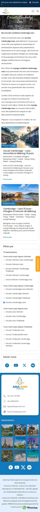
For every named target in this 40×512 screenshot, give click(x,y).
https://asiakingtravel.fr (16, 412)
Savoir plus (7, 179)
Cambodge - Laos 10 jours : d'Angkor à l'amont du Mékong (19, 210)
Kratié (20, 159)
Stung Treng (29, 159)
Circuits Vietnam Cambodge (17, 275)
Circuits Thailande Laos (15, 330)
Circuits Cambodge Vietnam (17, 293)
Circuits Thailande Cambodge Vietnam (18, 344)
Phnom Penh (18, 214)
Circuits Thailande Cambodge (18, 339)
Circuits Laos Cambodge (16, 316)
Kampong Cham (10, 159)
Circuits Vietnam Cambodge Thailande (17, 270)
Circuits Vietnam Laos (14, 264)
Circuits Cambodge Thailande (18, 298)
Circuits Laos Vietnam (14, 312)
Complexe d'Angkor (21, 157)
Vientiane (20, 217)
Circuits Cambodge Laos (16, 302)
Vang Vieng (30, 217)
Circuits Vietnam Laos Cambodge (19, 260)
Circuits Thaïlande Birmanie (17, 334)
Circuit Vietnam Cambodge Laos (19, 280)
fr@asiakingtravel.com (16, 406)
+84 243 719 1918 (13, 396)
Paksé (5, 161)
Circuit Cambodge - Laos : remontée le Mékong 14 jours (18, 152)
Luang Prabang (16, 161)
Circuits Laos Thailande (15, 321)
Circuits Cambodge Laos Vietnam (19, 289)
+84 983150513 (13, 401)
